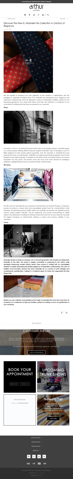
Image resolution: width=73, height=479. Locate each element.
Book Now (14, 384)
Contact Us (25, 384)
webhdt (40, 475)
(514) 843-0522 (48, 15)
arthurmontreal (23, 403)
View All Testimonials (36, 352)
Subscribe (53, 418)
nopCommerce (40, 473)
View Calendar (53, 384)
